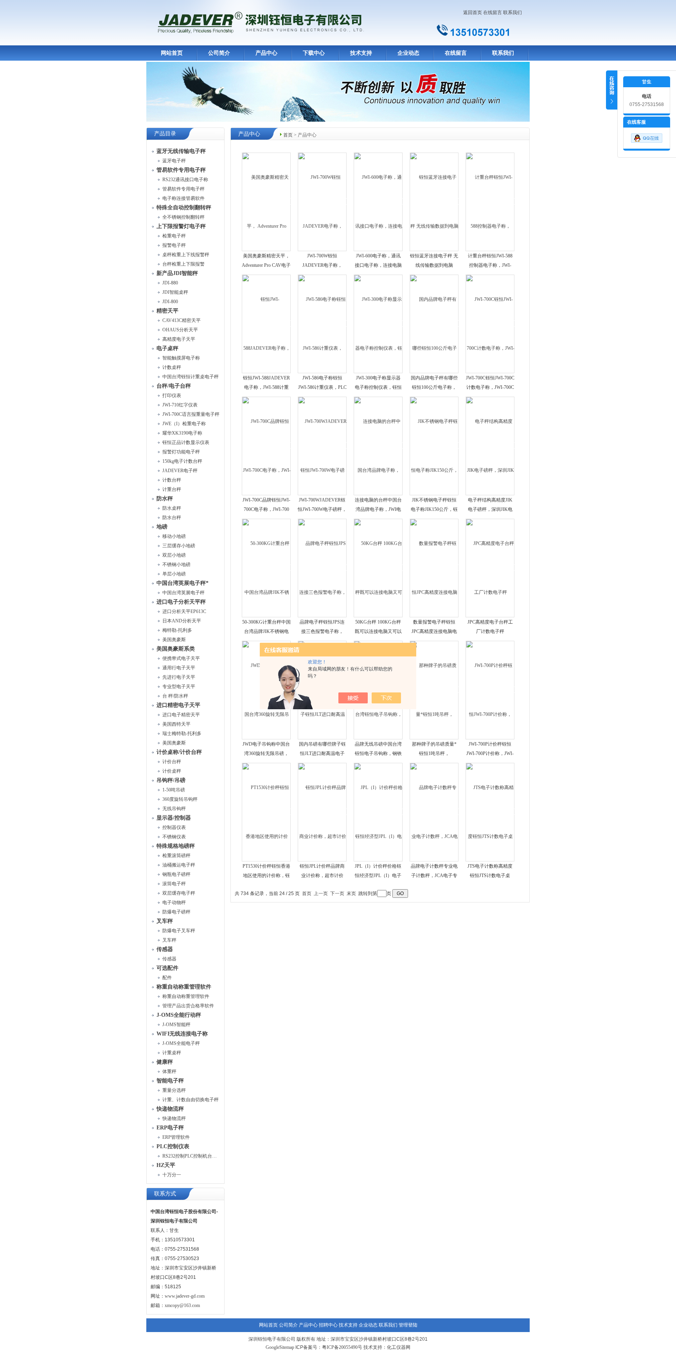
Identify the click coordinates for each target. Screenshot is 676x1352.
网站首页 (172, 53)
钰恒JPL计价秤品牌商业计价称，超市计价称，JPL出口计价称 (322, 875)
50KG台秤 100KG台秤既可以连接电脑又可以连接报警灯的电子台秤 (378, 631)
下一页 (337, 893)
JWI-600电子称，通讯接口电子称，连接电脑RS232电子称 (378, 265)
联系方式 (165, 1194)
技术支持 (361, 53)
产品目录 (165, 134)
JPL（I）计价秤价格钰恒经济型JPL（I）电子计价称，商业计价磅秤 (378, 875)
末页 (351, 893)
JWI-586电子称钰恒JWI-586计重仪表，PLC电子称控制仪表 (322, 387)
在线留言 (492, 12)
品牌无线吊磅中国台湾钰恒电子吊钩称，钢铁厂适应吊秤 (378, 753)
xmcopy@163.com (182, 1305)
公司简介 (219, 53)
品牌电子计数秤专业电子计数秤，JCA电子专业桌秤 (434, 875)
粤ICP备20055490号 (342, 1347)
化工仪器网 (398, 1347)
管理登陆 (408, 1325)
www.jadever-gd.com (185, 1296)
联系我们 (512, 12)
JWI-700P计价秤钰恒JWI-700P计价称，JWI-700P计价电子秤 (490, 753)
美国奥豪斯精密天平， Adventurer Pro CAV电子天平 (266, 265)
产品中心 (266, 53)
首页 (288, 135)
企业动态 (408, 53)
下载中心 (314, 53)
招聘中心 (328, 1325)
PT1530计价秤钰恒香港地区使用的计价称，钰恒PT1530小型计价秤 (266, 875)
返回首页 (472, 12)
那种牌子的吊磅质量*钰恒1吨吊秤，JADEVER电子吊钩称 (434, 753)
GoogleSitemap (280, 1347)
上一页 (321, 893)
